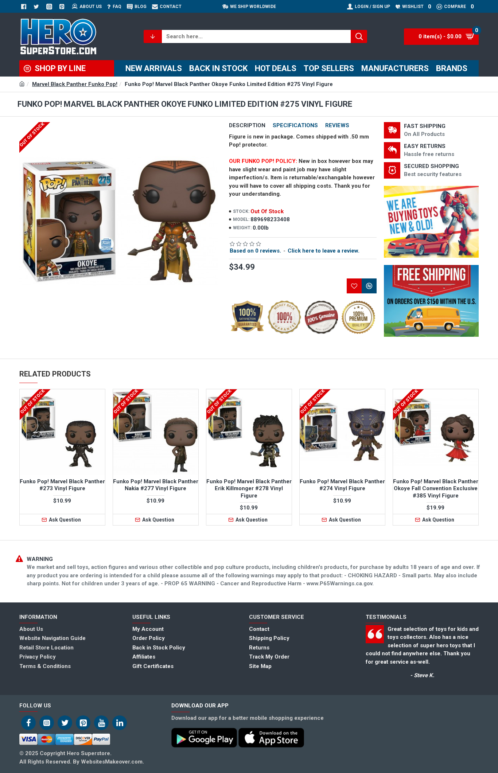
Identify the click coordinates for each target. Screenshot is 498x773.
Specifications (295, 125)
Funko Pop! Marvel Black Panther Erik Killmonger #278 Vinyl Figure (249, 488)
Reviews (337, 125)
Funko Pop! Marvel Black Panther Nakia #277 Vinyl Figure (155, 485)
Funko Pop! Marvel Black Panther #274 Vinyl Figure (342, 485)
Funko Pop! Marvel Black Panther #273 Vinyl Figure (62, 485)
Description (247, 125)
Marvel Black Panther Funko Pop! (74, 84)
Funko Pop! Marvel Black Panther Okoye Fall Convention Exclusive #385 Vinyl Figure (435, 488)
